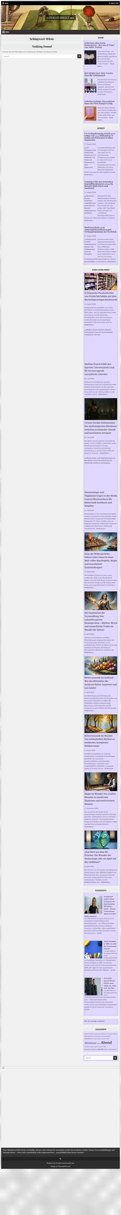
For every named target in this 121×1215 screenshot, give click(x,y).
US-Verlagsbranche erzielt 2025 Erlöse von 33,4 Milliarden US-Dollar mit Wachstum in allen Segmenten (99, 136)
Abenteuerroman (111, 1034)
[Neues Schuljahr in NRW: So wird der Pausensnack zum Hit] (93, 958)
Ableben (103, 1034)
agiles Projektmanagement (92, 1034)
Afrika (99, 1043)
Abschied (87, 1046)
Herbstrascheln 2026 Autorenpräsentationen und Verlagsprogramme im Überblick (100, 229)
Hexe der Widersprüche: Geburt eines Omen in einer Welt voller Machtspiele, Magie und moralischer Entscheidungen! (100, 561)
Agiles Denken (98, 1046)
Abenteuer (90, 1043)
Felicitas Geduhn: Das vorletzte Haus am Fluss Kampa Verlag (99, 102)
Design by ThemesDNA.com (60, 1166)
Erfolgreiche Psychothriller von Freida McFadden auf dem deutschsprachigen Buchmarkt (100, 296)
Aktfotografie (112, 1049)
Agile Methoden (89, 1036)
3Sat (108, 1039)
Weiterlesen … (89, 325)
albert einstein (101, 1039)
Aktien (106, 1049)
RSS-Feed (90, 918)
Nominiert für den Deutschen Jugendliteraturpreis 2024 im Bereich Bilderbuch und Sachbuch (98, 184)
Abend (106, 1043)
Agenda (100, 1049)
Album (95, 1039)
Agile (92, 1046)
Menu (6, 3)
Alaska (108, 1036)
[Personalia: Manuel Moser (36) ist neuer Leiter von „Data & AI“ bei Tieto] (93, 995)
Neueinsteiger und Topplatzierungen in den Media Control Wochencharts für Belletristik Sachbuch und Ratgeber (100, 499)
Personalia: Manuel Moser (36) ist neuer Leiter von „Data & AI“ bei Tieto (110, 983)
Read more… (102, 94)
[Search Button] (60, 1158)
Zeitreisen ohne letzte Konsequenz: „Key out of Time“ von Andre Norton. (99, 45)
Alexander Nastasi (100, 1036)
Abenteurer (88, 1039)
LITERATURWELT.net (60, 17)
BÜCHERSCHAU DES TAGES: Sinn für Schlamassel (98, 74)
